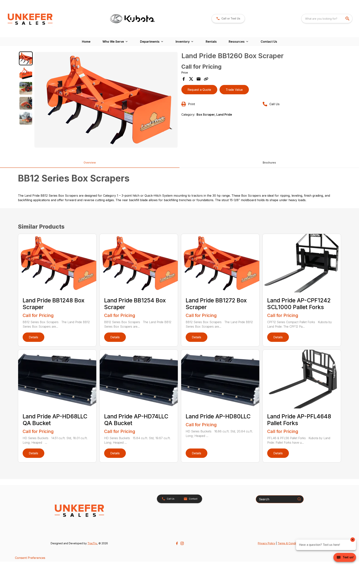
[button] (168, 499)
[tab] (25, 58)
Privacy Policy (266, 543)
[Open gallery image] (106, 100)
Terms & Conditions (290, 543)
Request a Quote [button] (199, 89)
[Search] (299, 499)
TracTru (92, 543)
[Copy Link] (206, 79)
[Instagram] (182, 543)
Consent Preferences (30, 558)
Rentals (211, 41)
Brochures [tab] (269, 162)
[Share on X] (191, 79)
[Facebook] (177, 543)
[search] (347, 18)
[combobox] (326, 18)
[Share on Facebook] (183, 79)
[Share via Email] (198, 79)
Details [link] (33, 337)
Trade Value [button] (234, 89)
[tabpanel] (106, 100)
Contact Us (269, 41)
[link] (228, 18)
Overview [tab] (90, 162)
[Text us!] (344, 558)
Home (86, 41)
